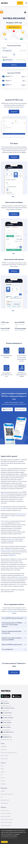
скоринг (3, 523)
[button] (14, 112)
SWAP (2, 494)
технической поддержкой (11, 611)
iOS (1, 508)
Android (5, 508)
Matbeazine (3, 807)
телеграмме (21, 577)
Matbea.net (10, 539)
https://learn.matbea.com (6, 550)
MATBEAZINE (12, 555)
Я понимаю (4, 841)
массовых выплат (21, 514)
